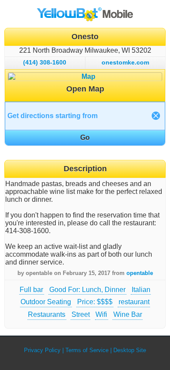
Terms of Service (87, 350)
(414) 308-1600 (44, 62)
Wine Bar (127, 314)
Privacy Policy (42, 350)
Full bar (31, 289)
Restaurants (46, 314)
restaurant (134, 302)
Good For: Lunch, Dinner (87, 289)
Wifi (101, 314)
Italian (141, 289)
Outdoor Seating (45, 302)
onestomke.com (125, 62)
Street (80, 314)
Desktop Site (129, 350)
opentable (139, 273)
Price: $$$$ (94, 302)
